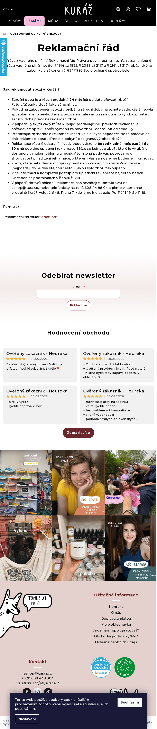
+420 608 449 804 (37, 678)
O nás (116, 613)
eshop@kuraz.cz (38, 673)
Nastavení (27, 719)
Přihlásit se (78, 305)
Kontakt (116, 607)
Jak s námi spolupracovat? (116, 630)
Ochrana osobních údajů (116, 642)
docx (45, 217)
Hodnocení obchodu (78, 332)
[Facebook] (27, 692)
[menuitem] (14, 21)
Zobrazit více (78, 433)
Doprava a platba (116, 618)
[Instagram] (38, 692)
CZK (6, 9)
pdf (54, 217)
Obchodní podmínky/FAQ (116, 636)
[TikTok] (48, 692)
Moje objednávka (116, 624)
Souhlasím (130, 702)
